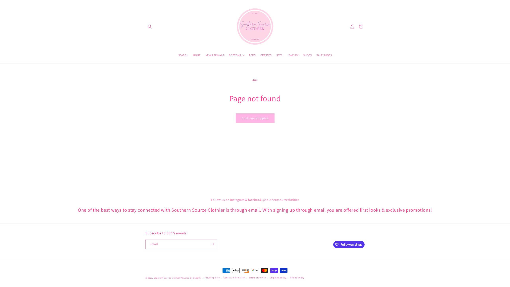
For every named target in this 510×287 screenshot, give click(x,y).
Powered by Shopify (190, 277)
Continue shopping (255, 118)
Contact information (234, 277)
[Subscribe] (212, 244)
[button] (149, 26)
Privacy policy (212, 277)
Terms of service (257, 277)
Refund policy (297, 277)
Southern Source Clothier (167, 277)
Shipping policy (278, 277)
